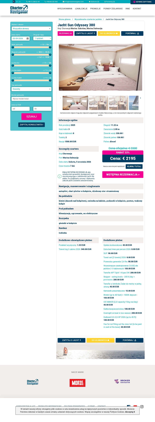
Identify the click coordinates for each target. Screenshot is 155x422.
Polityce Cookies (117, 412)
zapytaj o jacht (84, 33)
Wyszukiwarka (64, 8)
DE (20, 2)
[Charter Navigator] (19, 9)
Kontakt (137, 8)
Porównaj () (110, 2)
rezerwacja (65, 33)
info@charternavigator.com (74, 2)
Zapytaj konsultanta (31, 125)
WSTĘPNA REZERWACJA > (123, 174)
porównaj (131, 33)
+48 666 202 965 (52, 2)
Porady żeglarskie (113, 8)
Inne (127, 8)
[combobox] (31, 28)
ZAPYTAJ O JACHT (70, 340)
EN (17, 2)
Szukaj (31, 116)
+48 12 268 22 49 (33, 2)
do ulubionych (108, 33)
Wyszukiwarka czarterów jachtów (88, 19)
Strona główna (64, 19)
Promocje (95, 8)
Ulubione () (94, 2)
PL (14, 2)
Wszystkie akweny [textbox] (21, 28)
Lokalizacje (81, 8)
